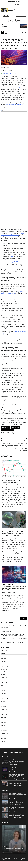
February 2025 (4, 698)
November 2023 (5, 736)
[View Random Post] (22, 32)
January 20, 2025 (8, 267)
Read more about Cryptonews (14, 105)
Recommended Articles (7, 430)
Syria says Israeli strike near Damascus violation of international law (17, 794)
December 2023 (4, 733)
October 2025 (4, 677)
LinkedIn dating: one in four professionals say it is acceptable (16, 814)
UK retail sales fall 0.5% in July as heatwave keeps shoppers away (13, 849)
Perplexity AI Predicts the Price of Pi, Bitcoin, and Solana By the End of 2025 (13, 532)
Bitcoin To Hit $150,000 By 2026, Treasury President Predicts (11, 481)
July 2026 (3, 653)
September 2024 (5, 712)
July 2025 (3, 685)
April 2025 (3, 693)
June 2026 (3, 656)
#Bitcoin (11, 256)
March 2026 (4, 664)
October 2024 (4, 709)
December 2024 (4, 704)
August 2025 (4, 682)
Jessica (3, 485)
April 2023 (3, 741)
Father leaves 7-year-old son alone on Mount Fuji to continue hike (17, 801)
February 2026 (4, 666)
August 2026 (4, 650)
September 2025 (5, 680)
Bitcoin (9, 433)
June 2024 (3, 717)
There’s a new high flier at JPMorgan (8, 25)
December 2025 (4, 672)
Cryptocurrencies (17, 433)
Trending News (5, 427)
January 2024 (4, 730)
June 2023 (3, 738)
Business (6, 846)
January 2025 (4, 701)
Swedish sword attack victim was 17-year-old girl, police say (17, 782)
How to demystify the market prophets (15, 9)
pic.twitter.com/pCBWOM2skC (12, 262)
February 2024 (4, 728)
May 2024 (3, 720)
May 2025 (3, 690)
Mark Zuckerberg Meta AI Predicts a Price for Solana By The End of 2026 (17, 761)
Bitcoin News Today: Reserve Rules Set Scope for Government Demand (17, 768)
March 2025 (4, 696)
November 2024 (5, 706)
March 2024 (4, 725)
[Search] (25, 32)
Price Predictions (15, 427)
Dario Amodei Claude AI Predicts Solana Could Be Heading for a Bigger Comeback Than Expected (12, 634)
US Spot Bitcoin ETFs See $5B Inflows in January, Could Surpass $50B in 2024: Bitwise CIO (14, 588)
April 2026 (3, 661)
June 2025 (3, 688)
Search (3, 616)
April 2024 (3, 722)
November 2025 (5, 674)
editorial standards (20, 88)
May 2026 (3, 658)
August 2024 (4, 714)
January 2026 (4, 669)
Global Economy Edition (14, 18)
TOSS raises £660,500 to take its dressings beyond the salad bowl (16, 808)
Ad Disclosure (6, 108)
